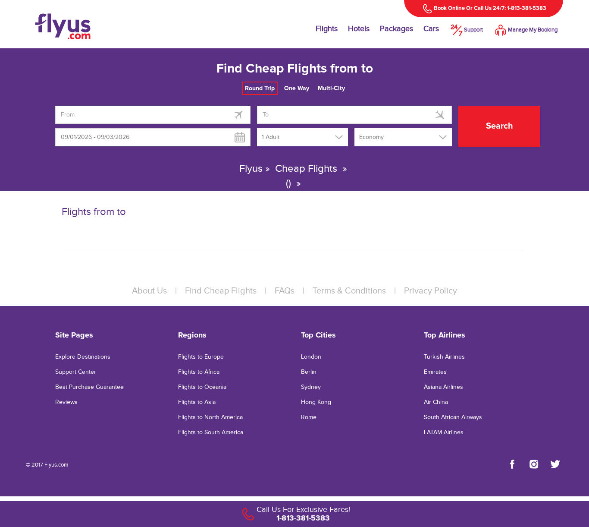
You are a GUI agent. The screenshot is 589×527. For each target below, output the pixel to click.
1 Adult (270, 137)
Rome (308, 417)
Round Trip (260, 88)
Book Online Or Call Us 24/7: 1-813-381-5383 (490, 8)
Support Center (75, 372)
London (311, 356)
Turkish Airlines (444, 356)
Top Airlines (444, 335)
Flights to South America (210, 432)
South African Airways (453, 417)
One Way (296, 88)
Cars (431, 28)
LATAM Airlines (444, 432)
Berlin (308, 372)
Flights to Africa (198, 372)
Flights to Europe (201, 356)
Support (473, 29)
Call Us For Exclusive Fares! (303, 509)
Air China (436, 402)
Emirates (435, 372)
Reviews (66, 402)
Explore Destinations (82, 356)
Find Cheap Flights (221, 291)
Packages (396, 28)
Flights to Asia (197, 402)
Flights (327, 28)
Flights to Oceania (202, 387)
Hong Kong (316, 402)
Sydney (311, 387)
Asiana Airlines (443, 387)
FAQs (284, 291)
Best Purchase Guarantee (89, 387)
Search (499, 126)
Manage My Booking (533, 29)
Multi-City (331, 88)
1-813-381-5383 (303, 518)
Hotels (359, 28)
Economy (371, 137)
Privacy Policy (430, 291)
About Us (149, 291)
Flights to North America (210, 417)
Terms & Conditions (349, 291)
